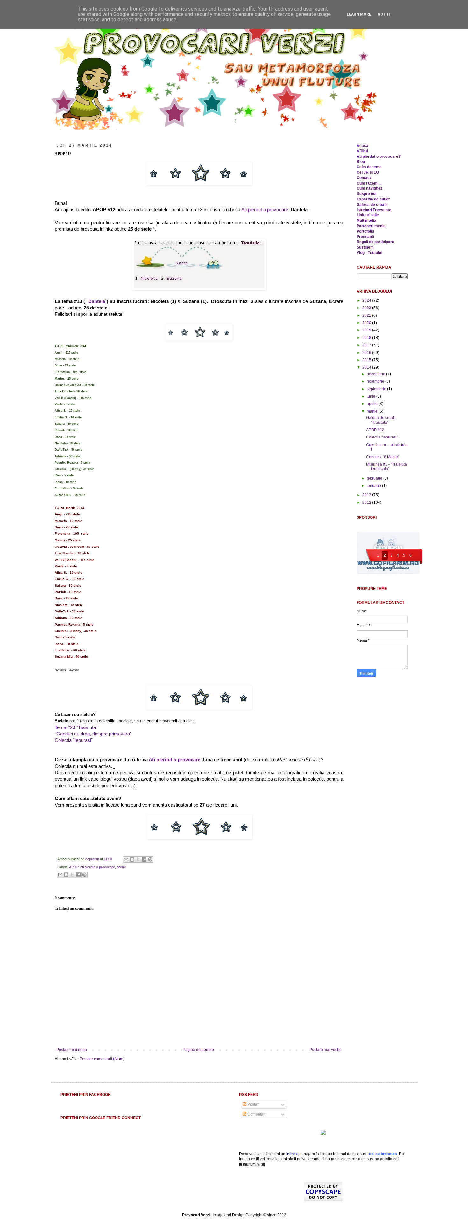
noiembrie (376, 381)
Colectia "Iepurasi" (74, 740)
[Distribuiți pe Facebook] (144, 859)
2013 (367, 495)
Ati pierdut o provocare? (379, 156)
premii (121, 867)
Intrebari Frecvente (374, 210)
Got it (384, 14)
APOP (73, 867)
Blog (361, 161)
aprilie (373, 404)
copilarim (92, 859)
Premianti (365, 237)
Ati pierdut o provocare (264, 209)
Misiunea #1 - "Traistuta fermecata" (386, 466)
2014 (367, 367)
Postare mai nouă (71, 1049)
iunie (371, 396)
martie (373, 411)
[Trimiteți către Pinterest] (150, 859)
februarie (375, 478)
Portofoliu (365, 231)
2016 (367, 353)
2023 (367, 308)
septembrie (377, 389)
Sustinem (365, 247)
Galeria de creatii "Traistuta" (381, 420)
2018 (367, 338)
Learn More (359, 14)
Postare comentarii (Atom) (102, 1059)
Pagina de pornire (198, 1049)
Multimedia (366, 220)
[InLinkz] (323, 1132)
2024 (367, 300)
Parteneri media (371, 226)
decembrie (376, 374)
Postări (252, 1104)
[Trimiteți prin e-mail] (126, 859)
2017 (367, 345)
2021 (367, 315)
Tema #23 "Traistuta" (76, 727)
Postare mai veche (325, 1049)
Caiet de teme (369, 167)
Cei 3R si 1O (368, 172)
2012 (367, 502)
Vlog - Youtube (369, 252)
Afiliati (362, 151)
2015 (367, 360)
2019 (367, 330)
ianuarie (374, 485)
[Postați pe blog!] (132, 859)
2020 (367, 323)
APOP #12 (375, 430)
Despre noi (366, 194)
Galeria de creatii (372, 204)
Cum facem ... (369, 183)
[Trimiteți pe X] (138, 859)
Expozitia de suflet (373, 199)
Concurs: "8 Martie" (382, 457)
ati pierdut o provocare (97, 867)
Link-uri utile (368, 215)
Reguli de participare (375, 242)
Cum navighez (369, 188)
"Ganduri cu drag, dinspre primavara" (93, 733)
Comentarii (256, 1114)
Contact (364, 178)
